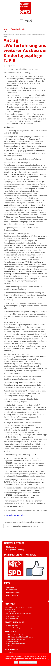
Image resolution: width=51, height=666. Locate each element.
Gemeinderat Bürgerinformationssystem (21, 628)
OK (16, 662)
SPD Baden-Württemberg (16, 643)
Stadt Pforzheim (12, 625)
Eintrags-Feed (11, 590)
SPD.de (9, 646)
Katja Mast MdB (12, 641)
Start (5, 29)
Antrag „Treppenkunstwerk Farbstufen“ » (21, 526)
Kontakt (10, 653)
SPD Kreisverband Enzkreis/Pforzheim (20, 637)
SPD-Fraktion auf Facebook (16, 635)
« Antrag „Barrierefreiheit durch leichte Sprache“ (24, 522)
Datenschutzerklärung (28, 662)
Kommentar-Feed (13, 592)
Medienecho (11, 547)
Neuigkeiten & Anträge (15, 550)
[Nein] (48, 660)
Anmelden (10, 587)
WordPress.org (12, 595)
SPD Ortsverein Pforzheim (16, 639)
